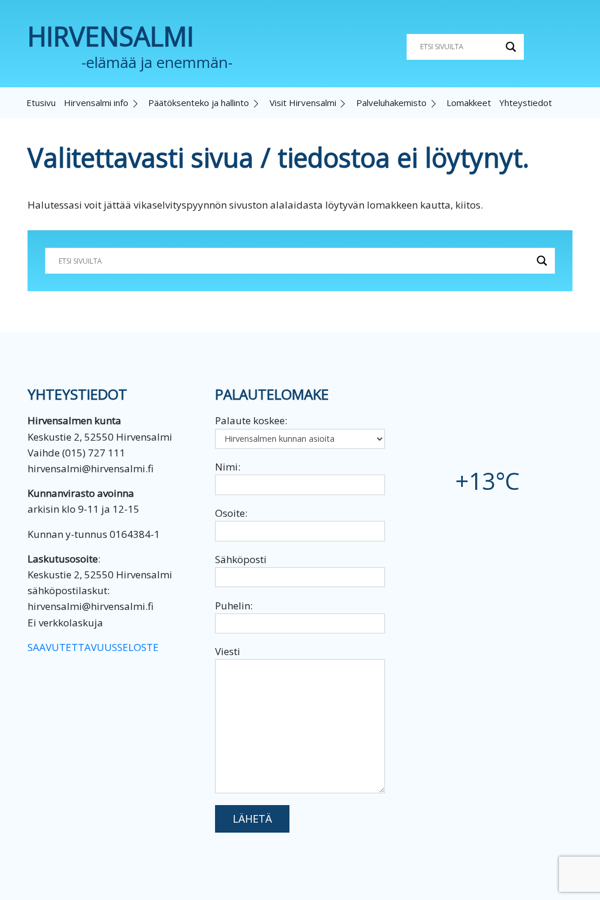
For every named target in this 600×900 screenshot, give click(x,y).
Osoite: (231, 513)
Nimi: (227, 466)
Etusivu (41, 102)
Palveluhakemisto (391, 102)
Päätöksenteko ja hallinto (198, 102)
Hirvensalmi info (96, 102)
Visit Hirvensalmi (303, 102)
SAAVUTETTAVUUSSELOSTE (93, 647)
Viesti (227, 651)
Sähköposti (241, 559)
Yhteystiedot (525, 102)
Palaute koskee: (251, 420)
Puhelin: (234, 605)
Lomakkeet (468, 102)
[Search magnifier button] (511, 47)
